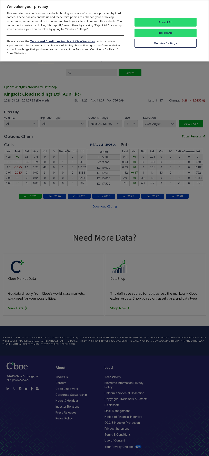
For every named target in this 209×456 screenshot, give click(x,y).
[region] (104, 30)
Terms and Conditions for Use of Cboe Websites (62, 41)
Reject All (165, 32)
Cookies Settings (165, 43)
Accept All (165, 22)
